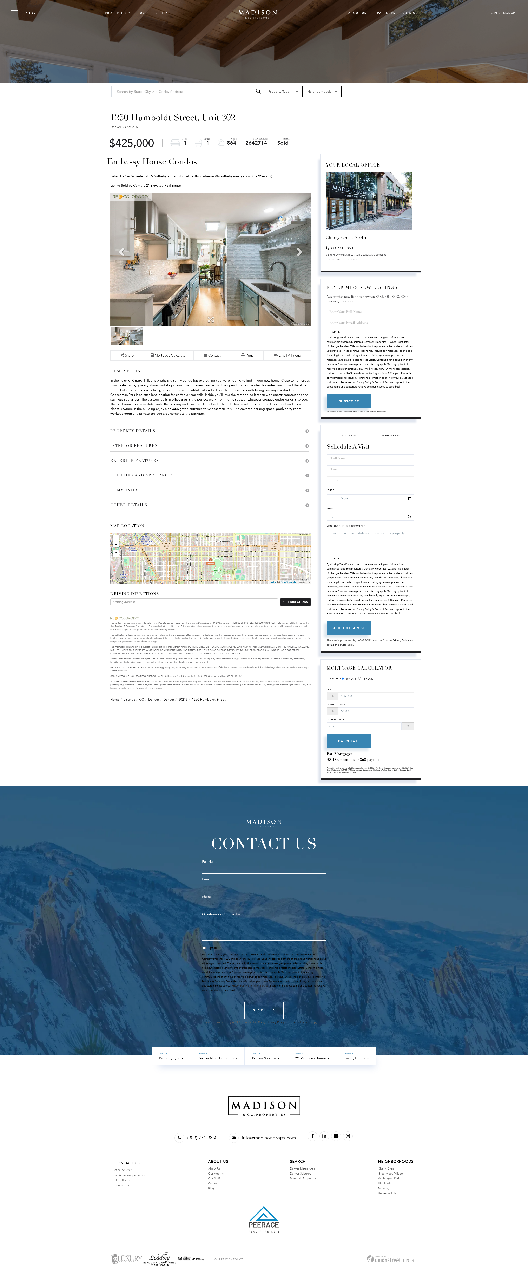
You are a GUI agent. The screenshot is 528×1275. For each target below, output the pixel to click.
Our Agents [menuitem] (216, 1174)
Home (115, 699)
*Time (330, 508)
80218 (183, 699)
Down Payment (337, 704)
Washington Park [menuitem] (389, 1178)
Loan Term (334, 678)
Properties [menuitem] (116, 13)
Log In (492, 13)
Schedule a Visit (392, 435)
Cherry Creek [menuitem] (386, 1169)
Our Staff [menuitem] (214, 1178)
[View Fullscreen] (116, 553)
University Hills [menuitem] (387, 1193)
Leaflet (273, 582)
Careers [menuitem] (213, 1183)
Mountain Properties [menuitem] (303, 1178)
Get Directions (295, 602)
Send (258, 1010)
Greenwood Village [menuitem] (390, 1174)
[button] (258, 91)
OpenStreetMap (289, 582)
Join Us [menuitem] (410, 13)
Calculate (349, 741)
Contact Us (333, 259)
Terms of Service (336, 645)
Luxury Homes (355, 1058)
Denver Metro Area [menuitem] (302, 1169)
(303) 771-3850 (202, 1137)
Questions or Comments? (221, 914)
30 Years (351, 679)
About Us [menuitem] (357, 13)
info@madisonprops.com (269, 1137)
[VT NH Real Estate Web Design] (390, 1259)
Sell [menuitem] (160, 13)
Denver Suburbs (264, 1058)
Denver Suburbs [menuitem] (300, 1174)
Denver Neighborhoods (216, 1058)
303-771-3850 (341, 248)
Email (206, 879)
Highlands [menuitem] (384, 1183)
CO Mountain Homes (310, 1058)
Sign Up (509, 13)
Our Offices (122, 1180)
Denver (153, 699)
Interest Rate (335, 719)
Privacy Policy (400, 640)
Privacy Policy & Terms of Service (374, 382)
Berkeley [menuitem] (383, 1188)
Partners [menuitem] (386, 13)
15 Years (367, 679)
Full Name (209, 861)
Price (330, 689)
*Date (330, 490)
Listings (129, 699)
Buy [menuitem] (141, 13)
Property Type (169, 1058)
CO (141, 699)
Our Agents (350, 259)
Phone (207, 897)
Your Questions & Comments (346, 526)
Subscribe (349, 401)
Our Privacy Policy (228, 1259)
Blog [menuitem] (211, 1188)
